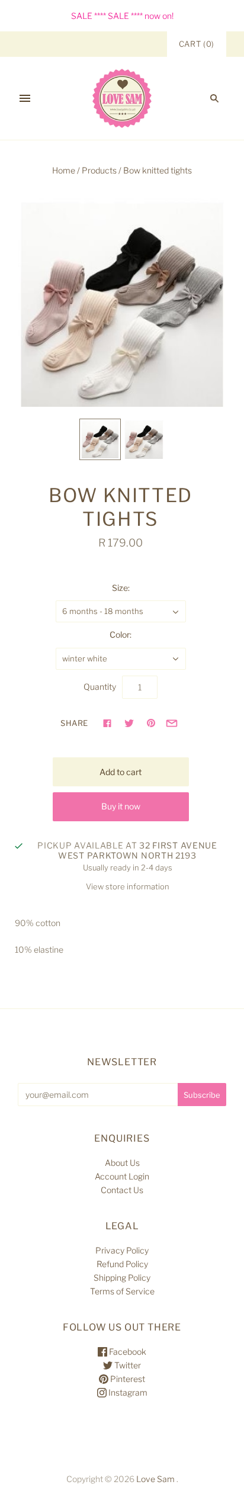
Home (63, 170)
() (196, 44)
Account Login (122, 1176)
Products (99, 170)
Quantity (100, 687)
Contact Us (122, 1190)
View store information (127, 886)
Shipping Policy (122, 1277)
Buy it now (120, 806)
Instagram (127, 1392)
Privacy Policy (122, 1250)
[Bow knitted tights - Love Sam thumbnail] (100, 439)
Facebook (126, 1351)
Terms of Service (122, 1291)
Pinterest (126, 1379)
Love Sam (155, 1479)
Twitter (127, 1365)
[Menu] (25, 98)
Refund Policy (122, 1264)
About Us (122, 1163)
